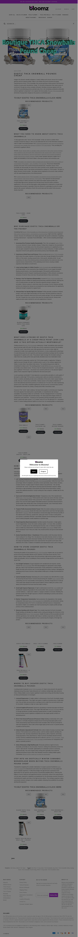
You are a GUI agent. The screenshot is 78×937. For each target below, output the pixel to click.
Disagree (42, 471)
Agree (33, 471)
